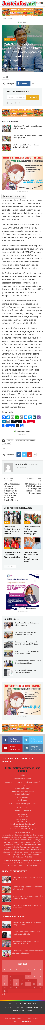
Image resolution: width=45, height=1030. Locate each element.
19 (16, 984)
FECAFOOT (10, 440)
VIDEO (30, 1011)
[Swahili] (42, 3)
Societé (7, 39)
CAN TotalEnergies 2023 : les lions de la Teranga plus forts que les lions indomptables (32, 488)
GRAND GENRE (18, 1011)
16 (40, 980)
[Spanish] (40, 3)
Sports (13, 39)
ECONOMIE (18, 1007)
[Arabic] (27, 3)
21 (28, 984)
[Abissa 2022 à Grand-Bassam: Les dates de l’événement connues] (8, 653)
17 (4, 984)
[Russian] (38, 3)
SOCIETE (6, 1007)
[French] (33, 3)
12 (16, 980)
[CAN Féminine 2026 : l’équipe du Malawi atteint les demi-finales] (6, 147)
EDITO (18, 1003)
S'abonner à (33, 97)
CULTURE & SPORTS (34, 1007)
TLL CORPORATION (24, 1021)
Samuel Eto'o (6, 443)
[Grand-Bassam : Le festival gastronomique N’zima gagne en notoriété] (6, 137)
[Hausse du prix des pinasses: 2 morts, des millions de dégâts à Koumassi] (8, 644)
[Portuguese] (36, 3)
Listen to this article (15, 196)
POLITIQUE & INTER (32, 1003)
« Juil (3, 994)
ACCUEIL (8, 1003)
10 (4, 980)
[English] (31, 3)
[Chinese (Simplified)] (29, 3)
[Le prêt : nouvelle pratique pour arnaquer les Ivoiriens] (8, 672)
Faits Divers (28, 548)
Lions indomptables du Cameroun (25, 440)
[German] (34, 3)
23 (40, 984)
